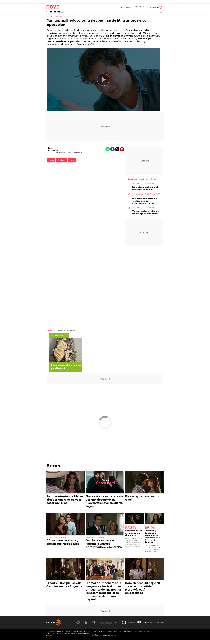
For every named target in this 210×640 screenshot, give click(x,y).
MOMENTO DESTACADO (143, 184)
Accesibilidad (120, 635)
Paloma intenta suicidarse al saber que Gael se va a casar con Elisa (64, 500)
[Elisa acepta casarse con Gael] (144, 482)
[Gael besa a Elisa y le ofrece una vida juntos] (134, 518)
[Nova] (60, 7)
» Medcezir (62, 330)
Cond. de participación (142, 631)
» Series (54, 330)
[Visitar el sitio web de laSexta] (86, 622)
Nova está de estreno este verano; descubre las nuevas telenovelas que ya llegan (104, 501)
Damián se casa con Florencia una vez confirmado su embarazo (104, 544)
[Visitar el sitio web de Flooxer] (160, 622)
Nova (72, 160)
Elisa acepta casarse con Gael (142, 498)
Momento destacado (56, 537)
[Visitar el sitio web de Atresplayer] (150, 622)
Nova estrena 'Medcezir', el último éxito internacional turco (145, 201)
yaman (51, 160)
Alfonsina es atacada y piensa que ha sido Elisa (62, 542)
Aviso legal (95, 631)
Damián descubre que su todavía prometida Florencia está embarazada (142, 587)
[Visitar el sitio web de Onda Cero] (124, 622)
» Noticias (71, 330)
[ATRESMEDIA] (53, 623)
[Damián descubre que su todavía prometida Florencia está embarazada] (144, 569)
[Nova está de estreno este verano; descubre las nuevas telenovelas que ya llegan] (105, 482)
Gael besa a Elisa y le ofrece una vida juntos (133, 533)
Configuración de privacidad (102, 635)
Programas (60, 12)
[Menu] (161, 12)
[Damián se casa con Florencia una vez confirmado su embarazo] (105, 524)
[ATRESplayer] (156, 7)
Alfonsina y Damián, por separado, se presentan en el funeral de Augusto (153, 536)
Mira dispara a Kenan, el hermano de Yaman (145, 188)
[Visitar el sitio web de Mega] (108, 622)
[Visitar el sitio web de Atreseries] (116, 622)
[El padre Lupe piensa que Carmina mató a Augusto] (65, 569)
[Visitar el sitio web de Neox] (93, 622)
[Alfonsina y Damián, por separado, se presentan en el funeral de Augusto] (154, 518)
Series (49, 12)
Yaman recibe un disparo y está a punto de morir (145, 212)
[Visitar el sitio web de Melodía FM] (139, 622)
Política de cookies (126, 631)
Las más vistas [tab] (136, 179)
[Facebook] (48, 150)
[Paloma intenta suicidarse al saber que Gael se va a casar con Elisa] (65, 482)
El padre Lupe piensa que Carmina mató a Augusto (64, 584)
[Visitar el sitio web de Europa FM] (131, 622)
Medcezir (62, 160)
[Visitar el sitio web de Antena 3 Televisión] (78, 622)
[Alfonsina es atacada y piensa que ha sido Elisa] (65, 524)
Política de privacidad (109, 631)
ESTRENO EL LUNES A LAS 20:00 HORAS (146, 195)
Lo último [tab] (151, 179)
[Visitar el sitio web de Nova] (101, 622)
